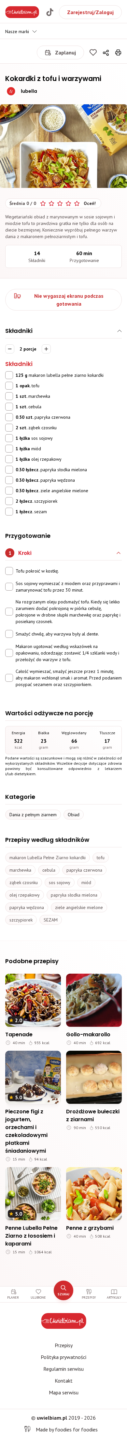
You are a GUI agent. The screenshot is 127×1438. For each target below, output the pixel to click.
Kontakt (64, 1380)
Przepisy (64, 1345)
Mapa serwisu (63, 1392)
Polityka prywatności (63, 1357)
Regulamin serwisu (63, 1369)
